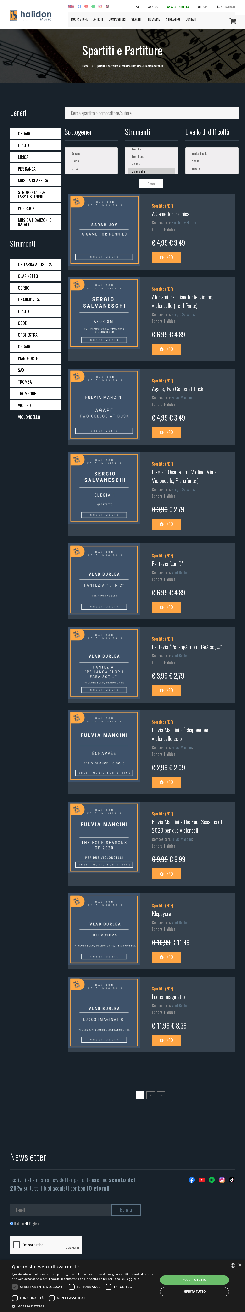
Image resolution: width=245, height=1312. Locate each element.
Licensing (154, 19)
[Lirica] (91, 168)
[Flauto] (91, 160)
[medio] (212, 168)
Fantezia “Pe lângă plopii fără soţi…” (187, 646)
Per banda (27, 169)
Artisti (98, 19)
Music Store (79, 19)
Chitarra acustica (35, 264)
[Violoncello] (151, 171)
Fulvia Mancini (182, 397)
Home (85, 66)
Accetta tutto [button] (195, 1280)
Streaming (173, 19)
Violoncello (29, 417)
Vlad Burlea (180, 572)
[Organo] (91, 153)
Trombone (27, 393)
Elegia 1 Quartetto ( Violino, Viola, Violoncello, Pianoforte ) (184, 476)
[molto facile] (212, 153)
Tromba (25, 382)
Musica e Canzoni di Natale (35, 222)
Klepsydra (161, 913)
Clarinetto (28, 276)
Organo (25, 133)
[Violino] (151, 164)
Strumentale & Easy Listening (31, 194)
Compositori (117, 19)
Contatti (191, 19)
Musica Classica (33, 180)
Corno (23, 288)
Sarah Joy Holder (184, 222)
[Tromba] (151, 149)
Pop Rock (26, 208)
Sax (21, 370)
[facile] (212, 160)
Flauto (24, 145)
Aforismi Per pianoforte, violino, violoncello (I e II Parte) (182, 301)
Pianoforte (28, 358)
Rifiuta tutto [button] (194, 1291)
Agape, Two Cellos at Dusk (177, 388)
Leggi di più (134, 1279)
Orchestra (28, 335)
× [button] (239, 1265)
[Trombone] (151, 156)
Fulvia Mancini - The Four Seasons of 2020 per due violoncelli (187, 825)
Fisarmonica (29, 299)
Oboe (22, 323)
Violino (24, 405)
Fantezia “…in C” (167, 563)
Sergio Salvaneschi (185, 314)
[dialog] (122, 1286)
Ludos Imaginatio (168, 996)
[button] (83, 1306)
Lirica (23, 157)
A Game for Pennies (170, 213)
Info (169, 257)
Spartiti (136, 19)
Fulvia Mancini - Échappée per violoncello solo (180, 734)
